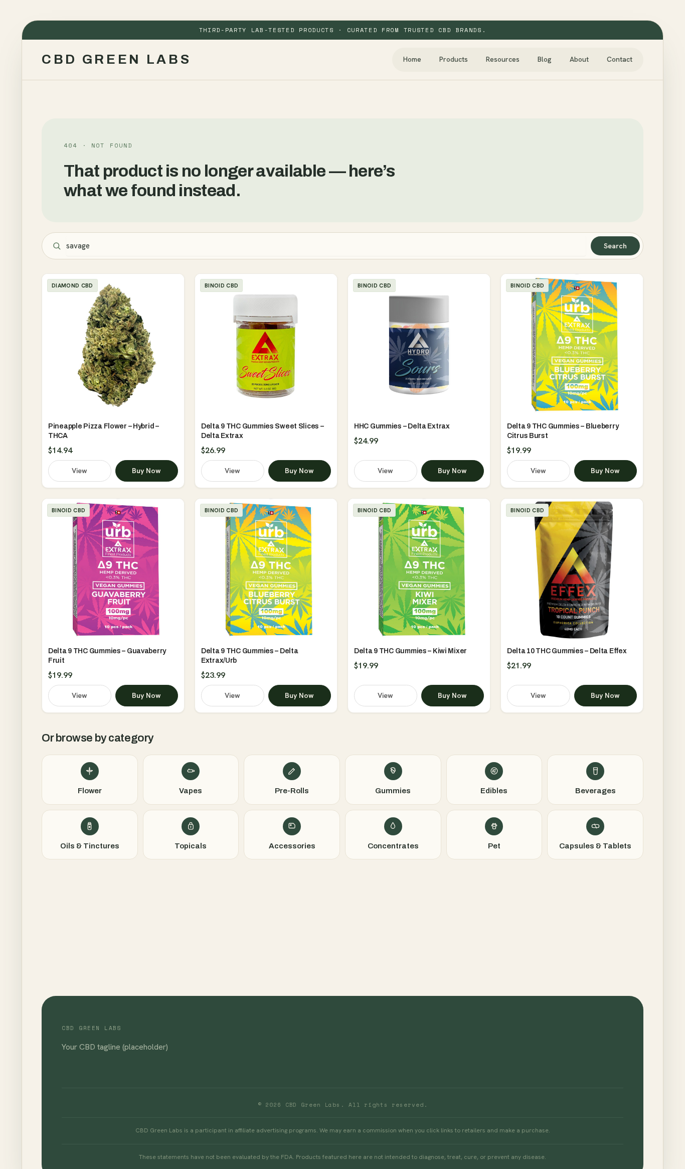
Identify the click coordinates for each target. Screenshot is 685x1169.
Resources (503, 59)
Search (615, 245)
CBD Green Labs (117, 59)
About (579, 59)
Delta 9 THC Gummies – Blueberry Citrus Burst (562, 431)
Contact (619, 59)
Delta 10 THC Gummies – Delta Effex (566, 651)
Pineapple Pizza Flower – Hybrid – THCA (103, 431)
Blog (545, 59)
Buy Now (146, 470)
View (79, 470)
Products (453, 59)
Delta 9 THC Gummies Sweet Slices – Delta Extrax (262, 431)
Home (412, 59)
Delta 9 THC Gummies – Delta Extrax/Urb (249, 655)
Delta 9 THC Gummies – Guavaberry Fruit (107, 655)
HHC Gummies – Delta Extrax (402, 426)
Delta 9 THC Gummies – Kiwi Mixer (410, 651)
